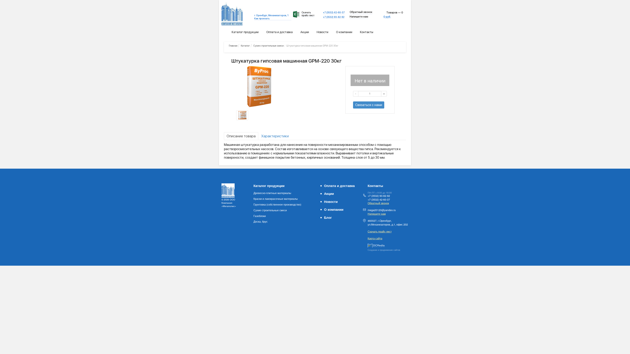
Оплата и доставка (279, 32)
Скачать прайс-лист (308, 14)
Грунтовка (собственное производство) (277, 204)
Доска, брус (260, 221)
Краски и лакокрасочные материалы (275, 199)
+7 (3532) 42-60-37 (334, 12)
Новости (322, 32)
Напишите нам (359, 16)
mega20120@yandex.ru (382, 210)
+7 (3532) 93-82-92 (333, 17)
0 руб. (387, 16)
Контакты (366, 32)
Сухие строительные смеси (270, 210)
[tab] (241, 136)
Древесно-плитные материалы (272, 193)
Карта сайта (375, 238)
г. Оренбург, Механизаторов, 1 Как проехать (271, 17)
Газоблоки (259, 216)
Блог (328, 217)
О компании (344, 32)
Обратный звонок (378, 203)
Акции (304, 32)
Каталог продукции (245, 32)
